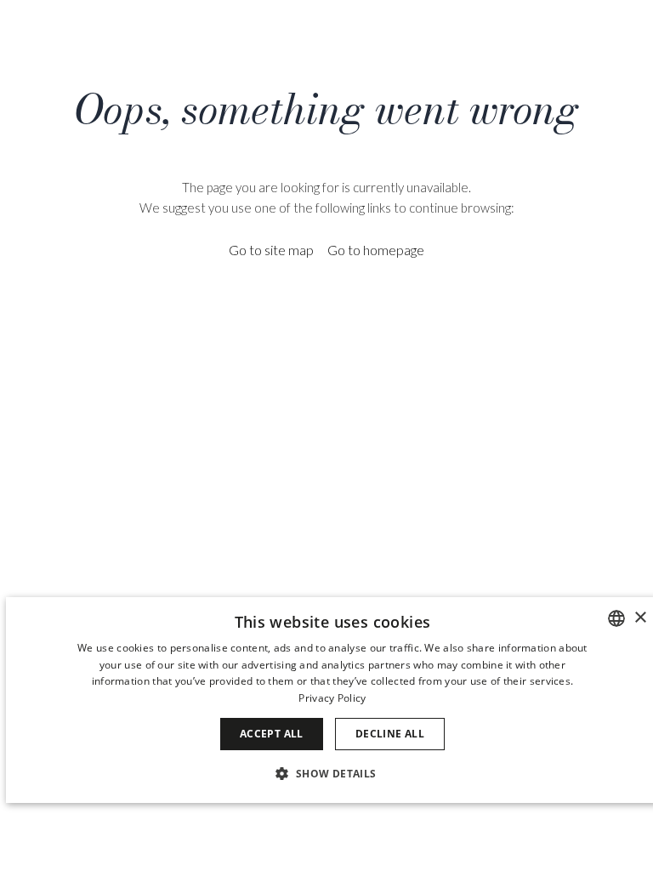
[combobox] (616, 618)
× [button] (639, 618)
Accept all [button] (272, 733)
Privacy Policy (332, 698)
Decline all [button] (389, 733)
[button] (332, 773)
